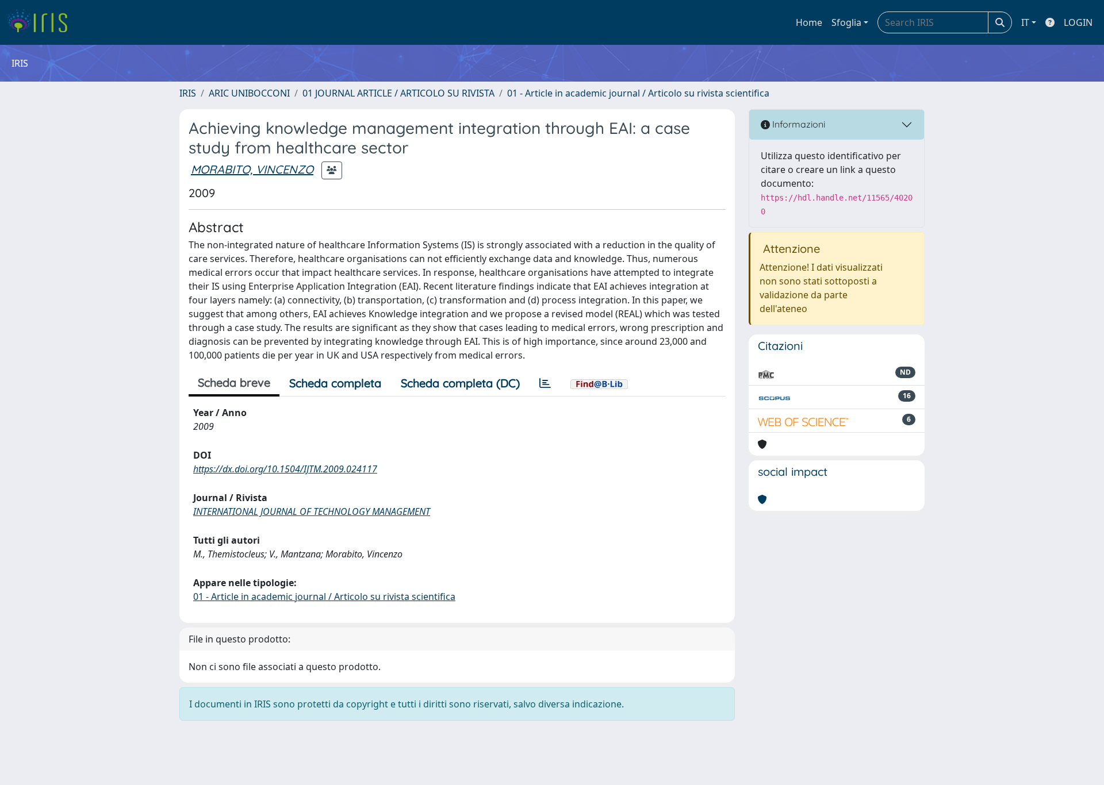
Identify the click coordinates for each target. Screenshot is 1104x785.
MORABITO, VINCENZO (252, 169)
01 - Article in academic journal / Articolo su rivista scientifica (638, 93)
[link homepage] (41, 22)
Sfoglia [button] (846, 22)
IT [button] (1025, 22)
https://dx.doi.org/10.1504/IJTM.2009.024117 (285, 469)
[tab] (545, 383)
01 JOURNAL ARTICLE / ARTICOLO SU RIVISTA (398, 93)
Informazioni (797, 124)
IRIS (187, 93)
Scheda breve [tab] (234, 382)
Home (809, 22)
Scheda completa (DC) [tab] (460, 383)
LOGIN (1078, 22)
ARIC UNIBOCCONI (249, 93)
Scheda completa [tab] (335, 383)
